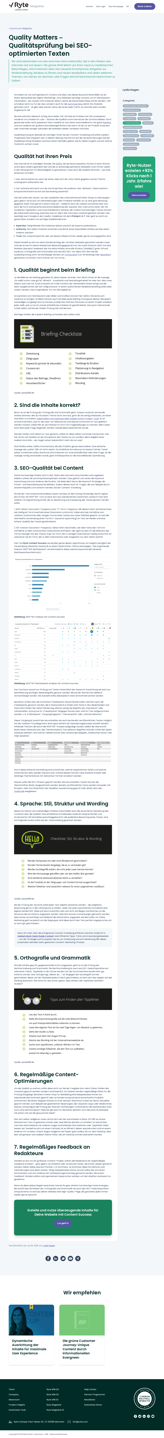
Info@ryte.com (80, 1421)
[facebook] (48, 1258)
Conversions (71, 254)
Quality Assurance (131, 110)
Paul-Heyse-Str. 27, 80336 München (46, 1421)
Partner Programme (94, 1394)
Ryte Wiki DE (53, 1394)
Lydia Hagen (49, 1245)
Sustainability (129, 114)
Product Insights (17, 1404)
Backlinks (105, 254)
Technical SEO (144, 140)
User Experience (131, 144)
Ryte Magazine (54, 1404)
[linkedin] (55, 1258)
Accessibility (144, 119)
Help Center (90, 1389)
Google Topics (130, 131)
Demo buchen (139, 195)
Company (14, 1394)
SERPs (59, 163)
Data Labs (148, 123)
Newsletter (89, 1399)
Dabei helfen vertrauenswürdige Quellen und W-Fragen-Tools (68, 418)
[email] (70, 1258)
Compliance (129, 119)
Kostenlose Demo (93, 1404)
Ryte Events (129, 140)
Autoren (89, 6)
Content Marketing (132, 123)
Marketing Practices (132, 127)
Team (12, 1389)
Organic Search (130, 136)
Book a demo (145, 6)
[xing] (78, 1258)
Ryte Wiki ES (52, 1399)
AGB (46, 1434)
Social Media (147, 136)
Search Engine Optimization (135, 106)
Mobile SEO (145, 131)
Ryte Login (100, 6)
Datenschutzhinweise (58, 1434)
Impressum (38, 1434)
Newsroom (14, 1399)
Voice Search (130, 148)
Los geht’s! (63, 1223)
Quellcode (19, 791)
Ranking (107, 122)
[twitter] (63, 1258)
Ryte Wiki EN (53, 1389)
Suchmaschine (75, 104)
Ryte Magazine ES (55, 1409)
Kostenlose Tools (17, 1409)
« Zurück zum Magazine (20, 28)
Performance (145, 114)
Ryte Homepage (116, 6)
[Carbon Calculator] (144, 1399)
